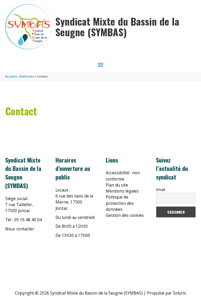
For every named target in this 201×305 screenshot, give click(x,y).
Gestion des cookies (125, 215)
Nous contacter (19, 229)
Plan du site (117, 185)
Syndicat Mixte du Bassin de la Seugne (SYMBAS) (117, 26)
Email (160, 189)
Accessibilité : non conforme (123, 176)
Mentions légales (122, 191)
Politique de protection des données (120, 203)
